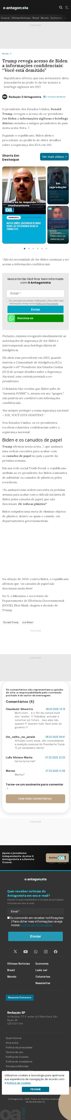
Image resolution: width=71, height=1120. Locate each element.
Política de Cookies (17, 1057)
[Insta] (46, 951)
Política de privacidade (19, 1048)
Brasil (36, 18)
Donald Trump (11, 623)
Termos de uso (14, 1052)
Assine (53, 857)
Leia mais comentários (35, 798)
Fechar (35, 1089)
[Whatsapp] (36, 951)
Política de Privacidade (47, 303)
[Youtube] (25, 951)
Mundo (45, 18)
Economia (56, 18)
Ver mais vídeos (53, 157)
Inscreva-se (25, 318)
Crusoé (5, 18)
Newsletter (43, 983)
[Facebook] (55, 951)
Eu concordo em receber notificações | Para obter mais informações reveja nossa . (36, 302)
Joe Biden (27, 623)
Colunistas (43, 977)
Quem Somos (13, 1038)
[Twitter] (15, 951)
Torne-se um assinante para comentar (34, 784)
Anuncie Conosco (19, 998)
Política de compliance (19, 1062)
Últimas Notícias (21, 18)
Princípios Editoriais (17, 1066)
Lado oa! (41, 970)
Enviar (35, 309)
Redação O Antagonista (25, 97)
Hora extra (12, 1043)
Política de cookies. (19, 1083)
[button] (24, 248)
